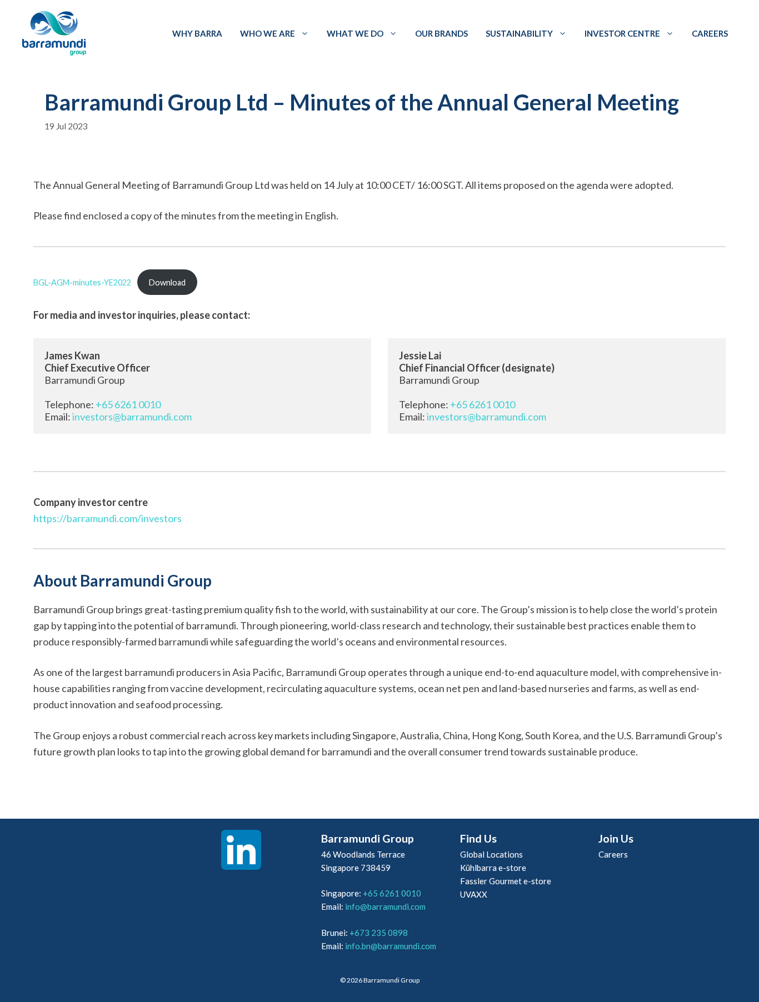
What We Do (355, 33)
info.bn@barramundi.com (390, 946)
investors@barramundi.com (132, 416)
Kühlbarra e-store (493, 868)
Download (167, 282)
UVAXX (473, 894)
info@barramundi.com (385, 906)
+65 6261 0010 (128, 404)
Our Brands (441, 33)
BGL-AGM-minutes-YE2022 (82, 282)
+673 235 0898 (378, 933)
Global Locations (491, 854)
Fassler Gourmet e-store (505, 881)
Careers (710, 33)
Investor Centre (622, 33)
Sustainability (519, 33)
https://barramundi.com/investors (107, 518)
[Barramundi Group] (54, 33)
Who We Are (267, 33)
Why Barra (197, 33)
